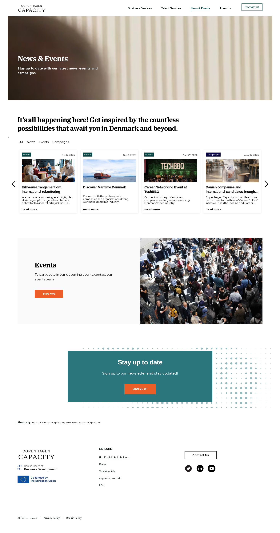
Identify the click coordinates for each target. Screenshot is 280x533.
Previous (15, 184)
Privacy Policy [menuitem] (51, 518)
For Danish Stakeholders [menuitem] (114, 457)
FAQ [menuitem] (102, 484)
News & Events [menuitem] (200, 8)
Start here (49, 293)
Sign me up (140, 389)
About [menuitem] (224, 8)
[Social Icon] (189, 468)
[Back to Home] (32, 10)
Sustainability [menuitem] (107, 471)
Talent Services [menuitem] (171, 8)
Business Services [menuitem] (140, 8)
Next (265, 184)
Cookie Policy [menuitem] (74, 518)
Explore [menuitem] (105, 448)
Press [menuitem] (102, 464)
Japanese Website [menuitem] (110, 478)
